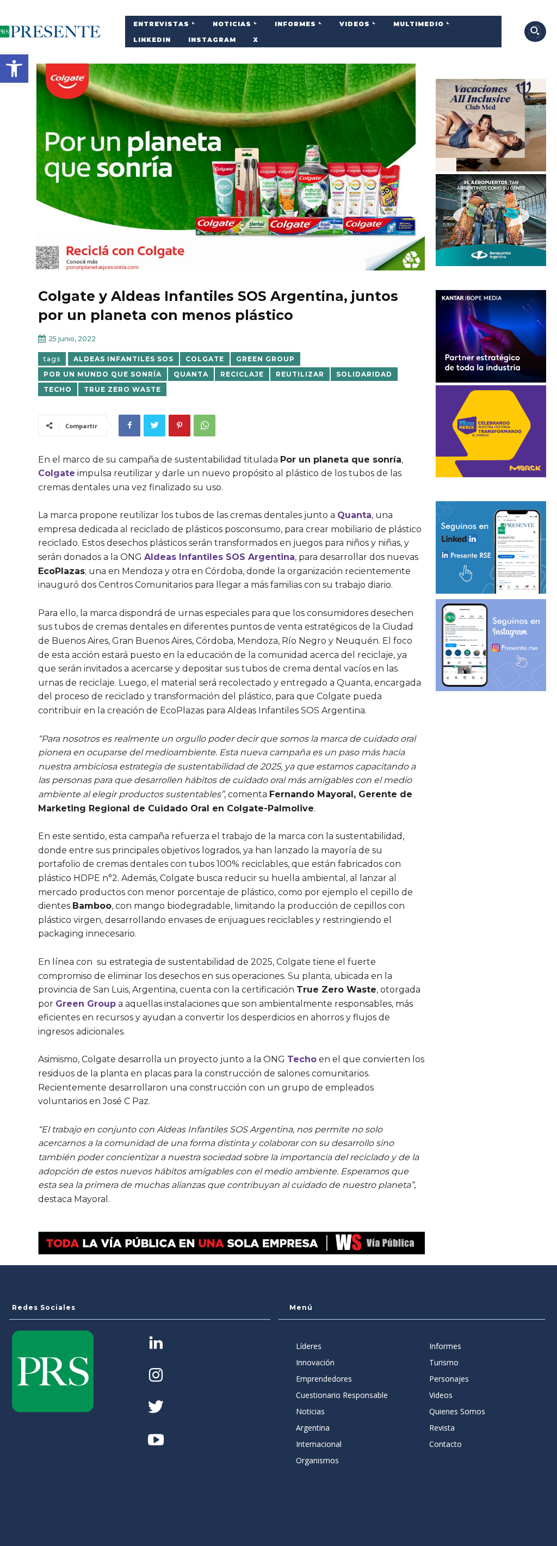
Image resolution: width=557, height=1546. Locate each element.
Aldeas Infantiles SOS (123, 359)
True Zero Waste (122, 389)
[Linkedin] (156, 1344)
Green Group (265, 359)
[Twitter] (154, 425)
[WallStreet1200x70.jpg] (231, 1242)
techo (58, 389)
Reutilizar (300, 374)
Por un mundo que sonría (103, 374)
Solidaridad (364, 374)
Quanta (191, 374)
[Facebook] (129, 425)
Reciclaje (242, 374)
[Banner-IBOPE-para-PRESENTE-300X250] (491, 336)
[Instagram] (156, 1376)
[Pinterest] (179, 425)
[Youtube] (156, 1440)
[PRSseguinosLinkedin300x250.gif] (491, 547)
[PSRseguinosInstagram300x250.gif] (491, 645)
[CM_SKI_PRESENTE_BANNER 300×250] (491, 125)
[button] (14, 68)
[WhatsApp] (204, 425)
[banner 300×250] (491, 220)
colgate (204, 359)
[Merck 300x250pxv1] (491, 431)
